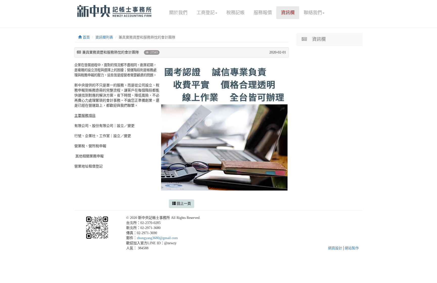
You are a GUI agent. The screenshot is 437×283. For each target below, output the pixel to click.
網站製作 (352, 248)
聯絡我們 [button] (313, 12)
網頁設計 (335, 248)
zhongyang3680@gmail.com (157, 238)
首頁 (86, 37)
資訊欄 (288, 12)
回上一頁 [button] (183, 203)
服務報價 (263, 12)
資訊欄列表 (104, 37)
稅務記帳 (235, 12)
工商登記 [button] (205, 12)
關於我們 (178, 12)
